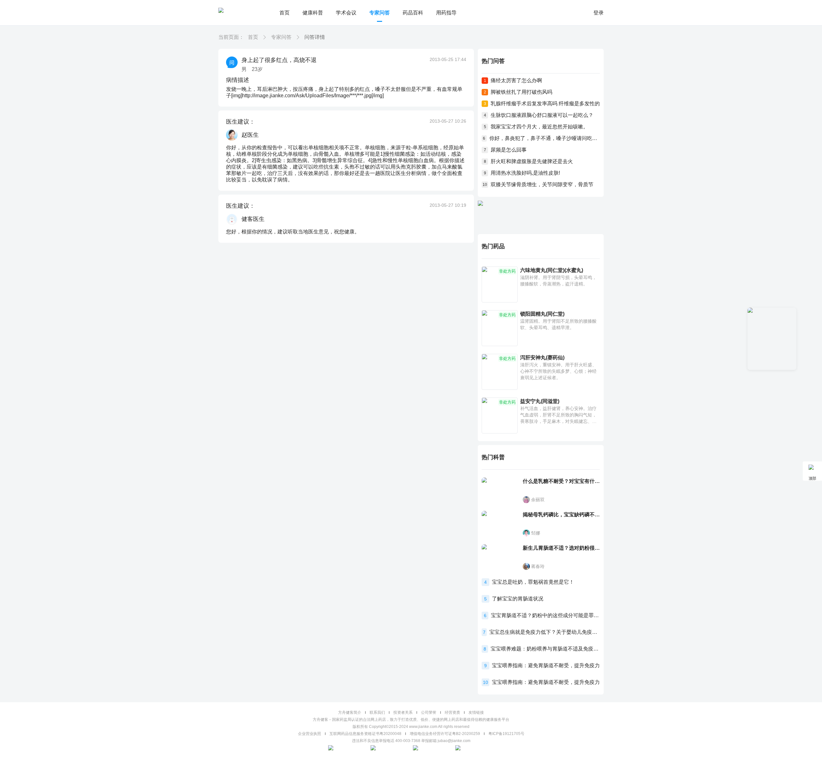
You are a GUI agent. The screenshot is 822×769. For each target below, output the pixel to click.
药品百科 (413, 12)
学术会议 (346, 12)
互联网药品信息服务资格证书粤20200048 (365, 733)
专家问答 (379, 12)
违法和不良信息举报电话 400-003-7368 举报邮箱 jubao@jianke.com (411, 740)
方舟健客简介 (349, 712)
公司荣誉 (428, 712)
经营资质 (452, 712)
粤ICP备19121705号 (506, 733)
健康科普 (312, 12)
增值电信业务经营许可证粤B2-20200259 (445, 733)
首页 (284, 12)
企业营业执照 (309, 733)
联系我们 (377, 712)
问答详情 (314, 37)
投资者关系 (403, 712)
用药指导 (446, 12)
